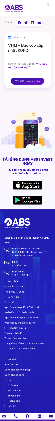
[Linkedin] (39, 416)
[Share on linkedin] (32, 22)
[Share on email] (39, 22)
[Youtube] (51, 416)
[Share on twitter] (26, 22)
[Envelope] (4, 416)
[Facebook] (27, 416)
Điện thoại (18, 271)
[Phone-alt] (15, 416)
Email (15, 261)
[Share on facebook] (19, 22)
